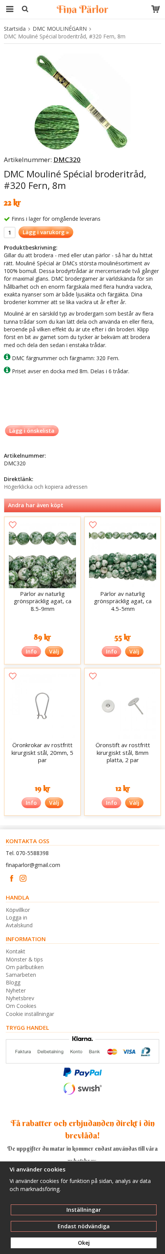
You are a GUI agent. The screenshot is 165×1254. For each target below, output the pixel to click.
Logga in (16, 917)
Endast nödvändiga (84, 1226)
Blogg (13, 982)
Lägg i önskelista (31, 430)
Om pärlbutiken (25, 967)
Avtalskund (19, 925)
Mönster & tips (24, 959)
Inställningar (83, 1209)
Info (31, 651)
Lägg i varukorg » (46, 232)
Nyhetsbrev (20, 998)
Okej (84, 1242)
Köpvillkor (18, 909)
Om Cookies (21, 1005)
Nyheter (16, 990)
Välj (54, 651)
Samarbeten (21, 974)
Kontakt (15, 951)
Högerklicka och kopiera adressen (45, 486)
